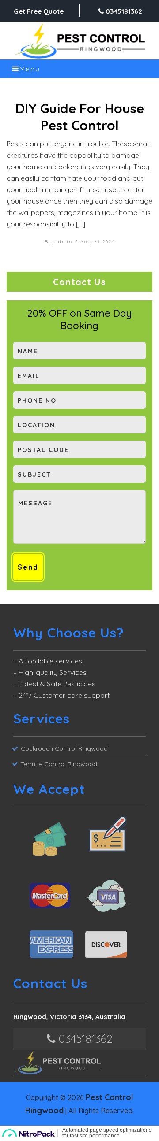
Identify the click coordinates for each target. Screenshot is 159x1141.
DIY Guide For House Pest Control (79, 116)
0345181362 (123, 11)
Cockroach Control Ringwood (64, 748)
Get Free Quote (39, 11)
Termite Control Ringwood (59, 764)
